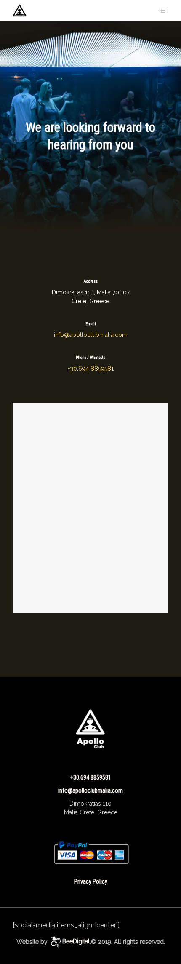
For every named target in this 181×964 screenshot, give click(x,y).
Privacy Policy (90, 881)
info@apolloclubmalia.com (91, 334)
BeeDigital (76, 941)
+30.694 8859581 (91, 368)
